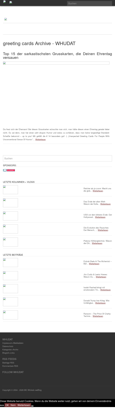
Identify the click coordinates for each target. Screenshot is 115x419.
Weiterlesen (40, 139)
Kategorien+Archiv (10, 349)
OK (7, 405)
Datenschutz (7, 346)
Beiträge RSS (8, 362)
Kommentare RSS (10, 365)
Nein (13, 405)
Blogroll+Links (8, 352)
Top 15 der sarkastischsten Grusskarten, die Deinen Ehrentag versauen (57, 55)
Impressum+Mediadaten (12, 343)
